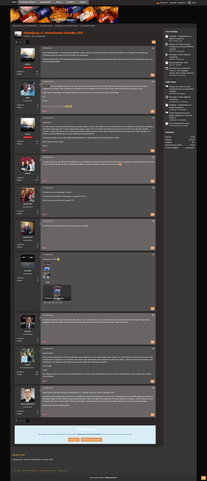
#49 (153, 349)
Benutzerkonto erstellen (91, 440)
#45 (153, 188)
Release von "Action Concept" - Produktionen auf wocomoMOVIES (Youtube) (181, 46)
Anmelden (173, 3)
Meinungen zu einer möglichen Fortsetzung (180, 56)
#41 (153, 48)
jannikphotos (190, 148)
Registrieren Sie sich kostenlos (89, 434)
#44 (153, 157)
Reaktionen (20, 71)
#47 (153, 255)
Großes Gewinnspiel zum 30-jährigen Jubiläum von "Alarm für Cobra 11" (180, 115)
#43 (153, 118)
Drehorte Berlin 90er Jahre (178, 63)
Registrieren (182, 3)
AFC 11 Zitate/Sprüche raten (179, 123)
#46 (153, 221)
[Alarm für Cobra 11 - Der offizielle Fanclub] (103, 14)
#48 (153, 315)
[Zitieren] (152, 75)
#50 (153, 388)
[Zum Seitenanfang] (203, 478)
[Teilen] (154, 42)
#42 (153, 82)
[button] (162, 2)
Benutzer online (19, 455)
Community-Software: (103, 478)
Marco (47, 86)
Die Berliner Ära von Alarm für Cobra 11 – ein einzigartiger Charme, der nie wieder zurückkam (181, 70)
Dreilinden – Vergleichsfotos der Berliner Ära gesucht (180, 37)
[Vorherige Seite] (17, 42)
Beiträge (19, 74)
